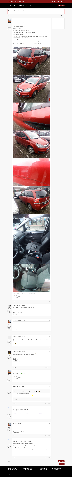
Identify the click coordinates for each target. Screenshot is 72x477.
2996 (10, 392)
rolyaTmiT (9, 23)
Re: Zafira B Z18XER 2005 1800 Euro (19, 305)
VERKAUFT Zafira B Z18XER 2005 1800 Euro (19, 5)
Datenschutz (17, 474)
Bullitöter (9, 339)
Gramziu (63, 475)
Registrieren (58, 1)
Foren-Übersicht (9, 474)
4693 (10, 446)
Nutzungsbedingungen (23, 474)
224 (10, 357)
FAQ (13, 474)
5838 (10, 341)
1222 (10, 326)
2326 (10, 310)
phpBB (12, 475)
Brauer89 (9, 308)
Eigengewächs (9, 354)
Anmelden (53, 1)
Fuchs (9, 390)
